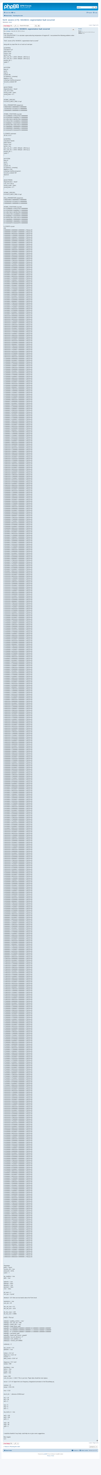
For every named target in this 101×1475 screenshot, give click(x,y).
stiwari (10, 22)
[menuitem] (13, 12)
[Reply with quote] (73, 29)
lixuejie (80, 28)
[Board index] (11, 6)
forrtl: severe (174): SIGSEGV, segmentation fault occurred (29, 20)
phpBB (45, 1454)
